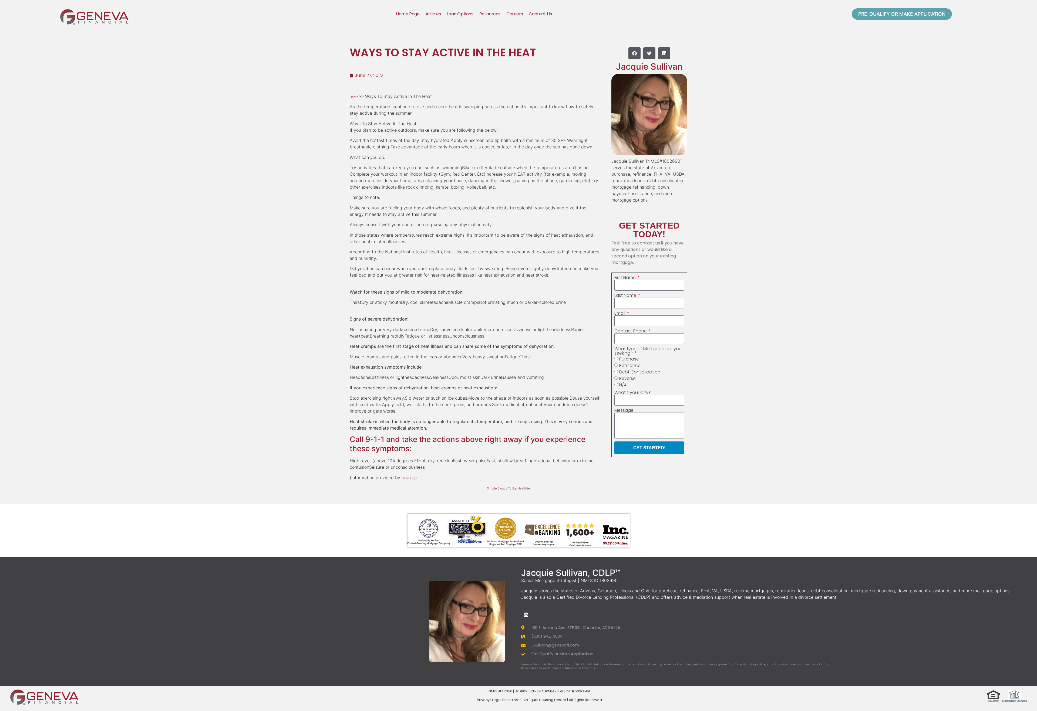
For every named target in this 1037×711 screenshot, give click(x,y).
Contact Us (540, 14)
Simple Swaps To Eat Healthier (509, 488)
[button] (634, 53)
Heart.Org (408, 478)
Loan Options (460, 14)
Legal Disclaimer (506, 700)
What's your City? (632, 392)
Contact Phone (631, 331)
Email (620, 313)
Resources (489, 14)
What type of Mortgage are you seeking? (648, 351)
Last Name (625, 295)
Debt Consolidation (639, 372)
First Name (625, 277)
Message (624, 410)
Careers (514, 14)
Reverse (627, 378)
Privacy (483, 700)
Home (354, 97)
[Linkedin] (526, 615)
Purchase (629, 359)
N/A (623, 385)
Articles (433, 14)
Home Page (407, 14)
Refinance (630, 365)
